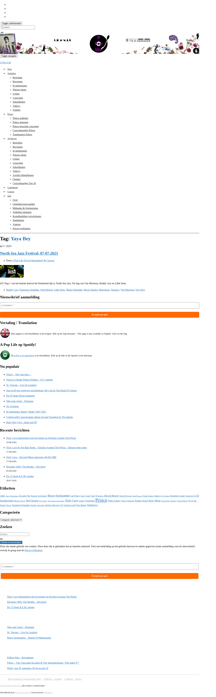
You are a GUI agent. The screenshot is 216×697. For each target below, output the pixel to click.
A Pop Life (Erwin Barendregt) (27, 260)
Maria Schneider (74, 290)
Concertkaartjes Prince (24, 130)
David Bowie (111, 495)
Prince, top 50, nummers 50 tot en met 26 (27, 668)
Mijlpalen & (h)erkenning (25, 208)
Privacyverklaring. (34, 550)
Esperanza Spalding (29, 290)
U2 (61, 505)
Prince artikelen (20, 118)
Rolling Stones (141, 500)
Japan (157, 496)
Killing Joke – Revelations (20, 657)
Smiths (34, 505)
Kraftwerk (189, 496)
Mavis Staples (91, 290)
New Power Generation (56, 501)
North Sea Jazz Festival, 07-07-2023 (29, 253)
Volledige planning (22, 212)
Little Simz (59, 290)
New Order (43, 501)
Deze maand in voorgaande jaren (24, 679)
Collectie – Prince (73, 679)
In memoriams (20, 85)
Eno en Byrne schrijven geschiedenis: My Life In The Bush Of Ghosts (41, 390)
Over (15, 200)
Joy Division (165, 496)
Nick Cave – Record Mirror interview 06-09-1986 (31, 457)
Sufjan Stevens (52, 505)
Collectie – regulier (52, 679)
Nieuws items (19, 89)
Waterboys (92, 505)
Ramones (130, 501)
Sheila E (174, 501)
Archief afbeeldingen (23, 175)
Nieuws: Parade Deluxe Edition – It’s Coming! (29, 379)
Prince (10, 114)
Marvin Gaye (19, 501)
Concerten (18, 98)
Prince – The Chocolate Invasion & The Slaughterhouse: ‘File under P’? (43, 662)
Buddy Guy (12, 290)
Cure (93, 496)
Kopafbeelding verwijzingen (27, 216)
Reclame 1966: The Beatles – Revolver (26, 466)
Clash (82, 496)
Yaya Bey (140, 290)
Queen (124, 501)
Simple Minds (182, 501)
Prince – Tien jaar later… (18, 374)
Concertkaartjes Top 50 (24, 183)
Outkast (81, 501)
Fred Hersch (46, 290)
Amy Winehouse (12, 496)
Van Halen (81, 505)
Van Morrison (127, 290)
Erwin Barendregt (22, 692)
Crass (87, 496)
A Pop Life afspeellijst (24, 355)
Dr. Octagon (12, 406)
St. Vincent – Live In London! (21, 385)
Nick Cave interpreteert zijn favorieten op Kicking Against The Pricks (41, 438)
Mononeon (104, 290)
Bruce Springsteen (59, 495)
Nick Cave (71, 500)
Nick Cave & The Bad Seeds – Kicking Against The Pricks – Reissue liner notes (46, 447)
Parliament (90, 500)
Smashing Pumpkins (21, 505)
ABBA (2, 496)
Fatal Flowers (137, 496)
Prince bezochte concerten (26, 126)
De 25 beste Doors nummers (20, 395)
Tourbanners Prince (22, 134)
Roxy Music (155, 500)
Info (9, 196)
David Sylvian (125, 496)
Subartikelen (19, 101)
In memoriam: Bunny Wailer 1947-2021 (26, 411)
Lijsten (16, 93)
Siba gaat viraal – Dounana (19, 401)
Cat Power (75, 496)
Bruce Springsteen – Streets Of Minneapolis (29, 637)
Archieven (12, 138)
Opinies (16, 110)
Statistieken (18, 220)
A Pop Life (5, 62)
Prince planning (20, 122)
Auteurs (17, 224)
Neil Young (32, 500)
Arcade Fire (24, 496)
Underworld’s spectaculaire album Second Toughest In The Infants (39, 417)
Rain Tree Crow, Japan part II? (21, 422)
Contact (10, 192)
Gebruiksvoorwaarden (24, 204)
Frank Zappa (148, 496)
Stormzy (115, 290)
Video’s (16, 106)
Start (9, 69)
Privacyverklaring (21, 228)
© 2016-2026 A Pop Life (10, 685)
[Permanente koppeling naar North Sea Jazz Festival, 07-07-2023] (12, 276)
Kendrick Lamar (177, 496)
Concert (50, 260)
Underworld (69, 505)
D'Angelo (100, 496)
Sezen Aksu (166, 501)
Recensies (18, 81)
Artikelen (11, 73)
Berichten (17, 77)
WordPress (48, 692)
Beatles (34, 496)
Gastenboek (12, 187)
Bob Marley (42, 496)
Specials (40, 505)
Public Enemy (114, 500)
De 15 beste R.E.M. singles (20, 476)
